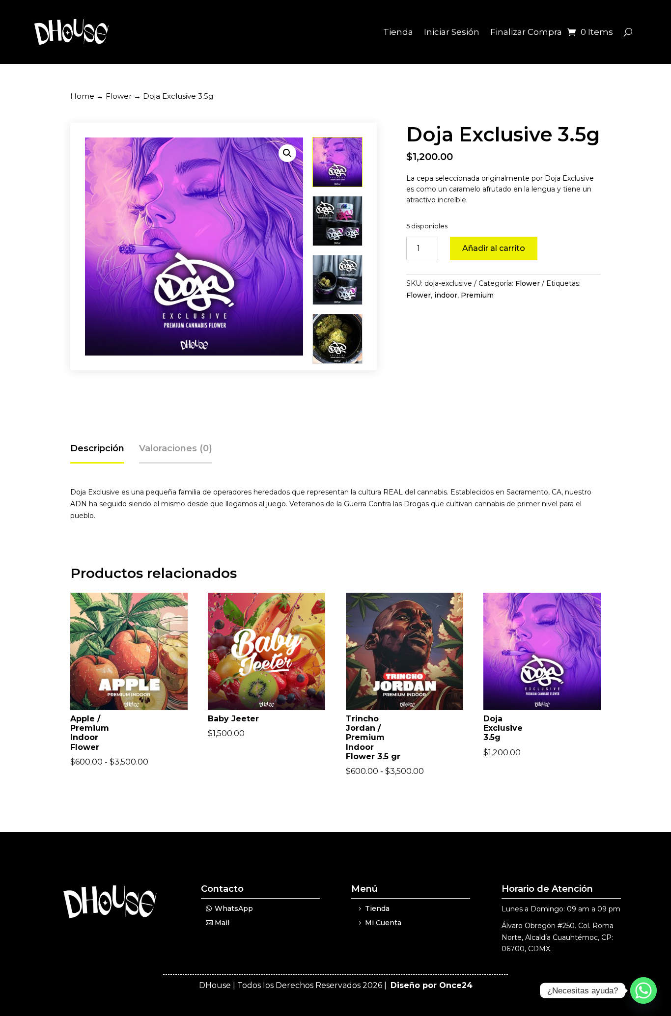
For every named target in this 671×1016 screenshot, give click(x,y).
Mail (222, 922)
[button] (287, 153)
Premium (477, 295)
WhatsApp (234, 908)
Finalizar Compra (526, 32)
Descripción (97, 448)
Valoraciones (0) (175, 448)
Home (82, 96)
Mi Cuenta (383, 922)
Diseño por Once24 (432, 985)
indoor (445, 295)
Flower (119, 96)
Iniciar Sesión (451, 32)
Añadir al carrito (493, 248)
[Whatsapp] (643, 990)
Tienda (398, 32)
